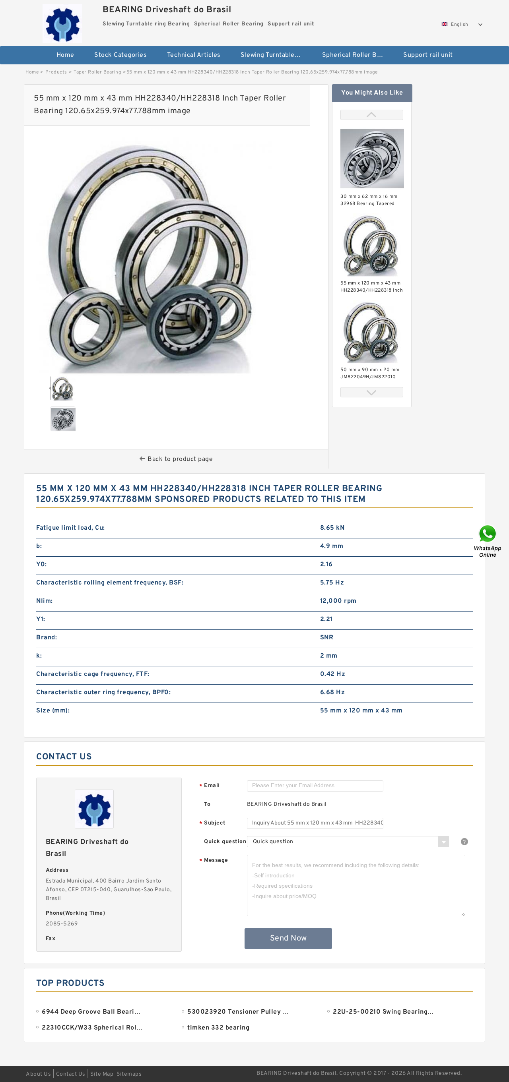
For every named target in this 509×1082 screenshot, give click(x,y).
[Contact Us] (488, 541)
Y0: (41, 565)
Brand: (46, 638)
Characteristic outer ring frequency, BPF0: (103, 693)
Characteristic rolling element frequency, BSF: (109, 583)
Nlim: (44, 601)
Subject (212, 823)
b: (39, 546)
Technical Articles (194, 55)
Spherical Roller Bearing (357, 55)
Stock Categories (120, 55)
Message (213, 861)
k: (39, 656)
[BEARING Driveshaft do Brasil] (62, 21)
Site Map (101, 1074)
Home (65, 55)
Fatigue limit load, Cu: (70, 528)
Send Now (288, 938)
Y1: (40, 619)
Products (56, 72)
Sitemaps (129, 1074)
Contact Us (70, 1074)
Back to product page (180, 459)
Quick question (225, 841)
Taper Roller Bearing (97, 72)
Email (209, 786)
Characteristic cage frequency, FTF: (93, 674)
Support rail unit (428, 55)
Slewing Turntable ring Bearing (276, 55)
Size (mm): (53, 711)
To (207, 804)
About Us (38, 1074)
